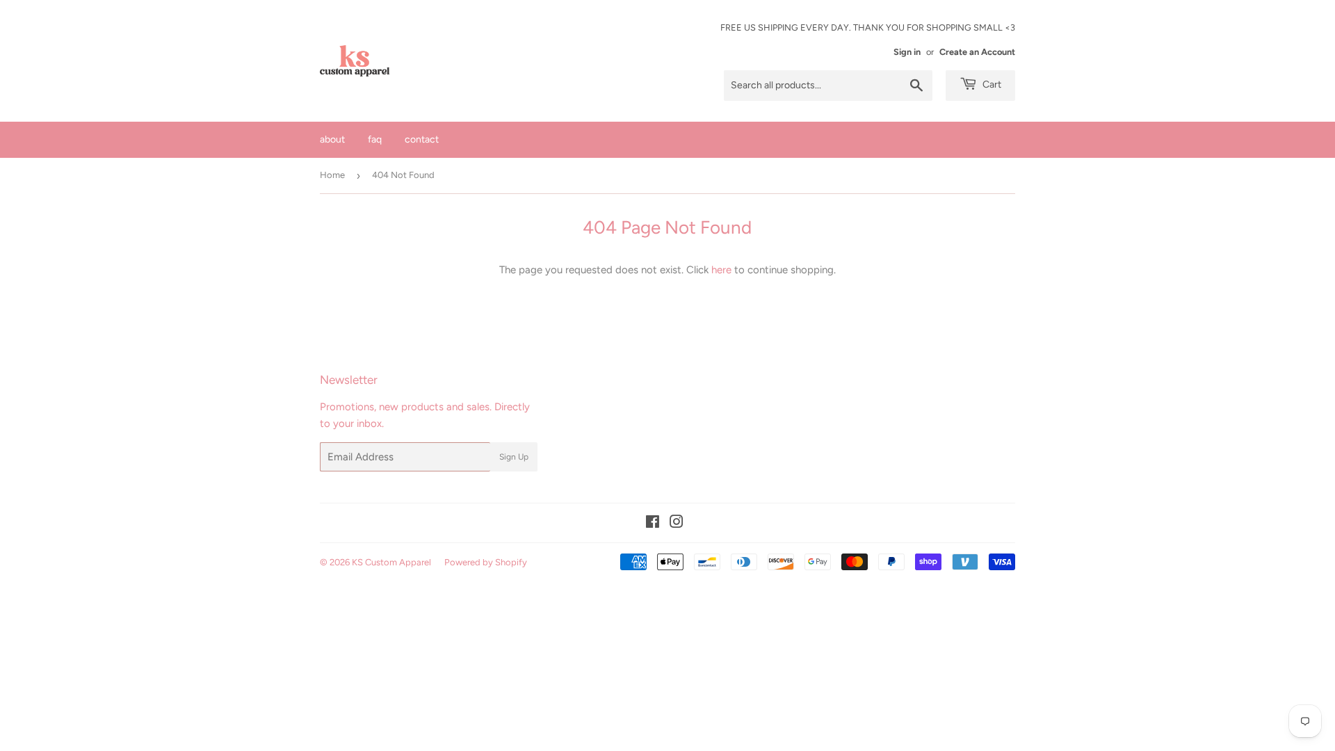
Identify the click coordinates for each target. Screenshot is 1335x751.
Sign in (907, 52)
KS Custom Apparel (391, 562)
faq (375, 139)
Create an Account (977, 52)
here (721, 270)
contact (422, 139)
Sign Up (513, 457)
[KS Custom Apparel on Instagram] (676, 523)
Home (332, 175)
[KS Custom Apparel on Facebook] (652, 523)
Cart (990, 84)
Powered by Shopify (485, 562)
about (332, 139)
